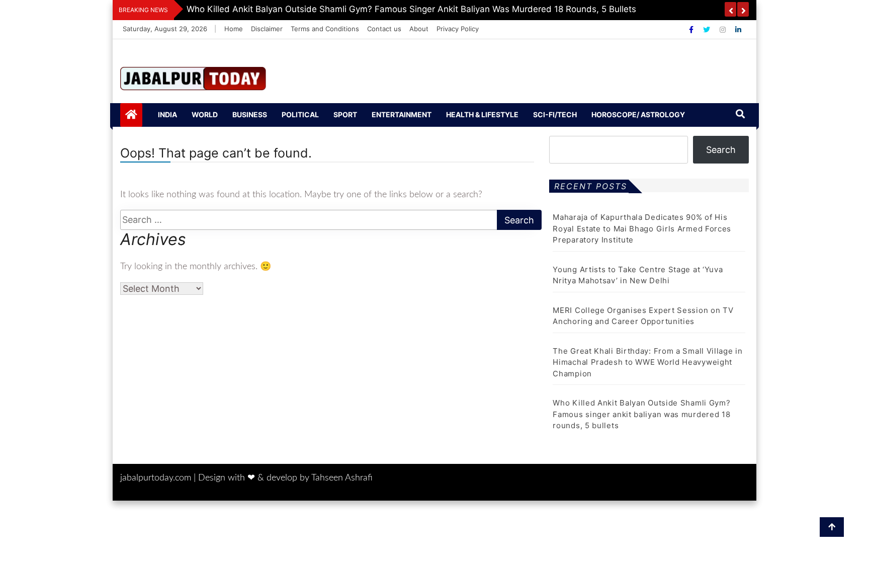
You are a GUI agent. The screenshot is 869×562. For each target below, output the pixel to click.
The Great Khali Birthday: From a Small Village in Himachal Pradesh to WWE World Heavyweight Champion (647, 362)
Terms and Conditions (325, 29)
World (205, 114)
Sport (345, 114)
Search (721, 149)
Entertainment (401, 114)
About (418, 29)
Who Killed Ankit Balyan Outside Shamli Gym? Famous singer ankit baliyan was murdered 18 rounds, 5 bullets (641, 414)
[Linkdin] (738, 29)
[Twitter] (707, 29)
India (167, 114)
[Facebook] (692, 29)
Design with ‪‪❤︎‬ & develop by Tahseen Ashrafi (285, 478)
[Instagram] (724, 29)
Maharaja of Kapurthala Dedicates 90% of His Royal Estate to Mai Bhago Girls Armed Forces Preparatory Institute (642, 228)
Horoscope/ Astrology (638, 114)
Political (300, 114)
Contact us (384, 29)
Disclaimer (267, 29)
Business (249, 114)
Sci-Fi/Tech (555, 114)
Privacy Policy (458, 29)
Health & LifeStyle (482, 114)
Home (233, 29)
